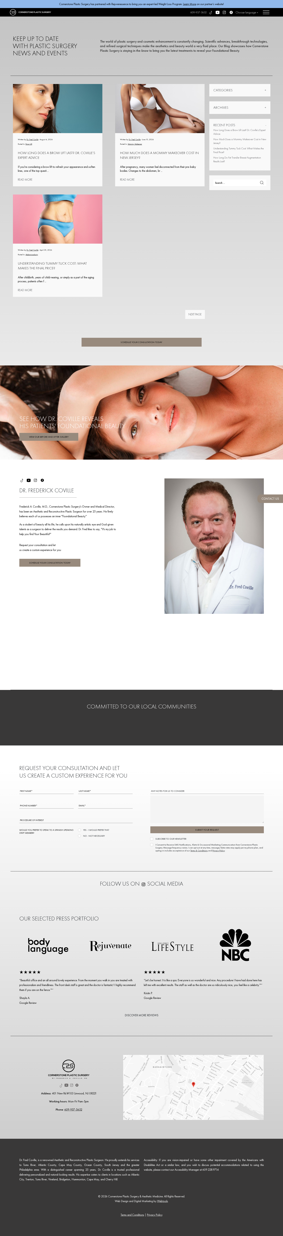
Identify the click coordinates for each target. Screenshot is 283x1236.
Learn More (189, 4)
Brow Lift (29, 144)
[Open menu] (266, 12)
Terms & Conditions (199, 850)
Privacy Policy (218, 850)
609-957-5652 (198, 12)
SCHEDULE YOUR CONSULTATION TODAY (141, 342)
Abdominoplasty (32, 254)
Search (262, 182)
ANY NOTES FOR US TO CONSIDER (167, 791)
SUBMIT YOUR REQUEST (207, 829)
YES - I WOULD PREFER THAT (96, 829)
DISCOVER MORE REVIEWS (141, 1015)
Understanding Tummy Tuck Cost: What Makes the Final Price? (52, 265)
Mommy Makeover (135, 144)
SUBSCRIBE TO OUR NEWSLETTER (170, 838)
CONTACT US (270, 499)
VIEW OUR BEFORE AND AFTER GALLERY (49, 436)
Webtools (162, 1201)
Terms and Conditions (132, 1215)
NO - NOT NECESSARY (94, 835)
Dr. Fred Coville (32, 139)
